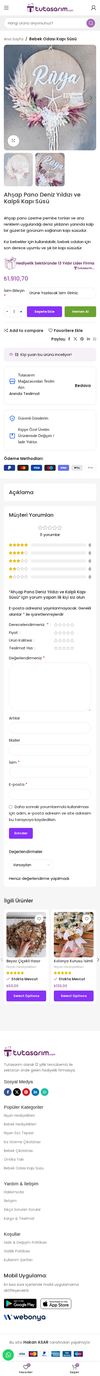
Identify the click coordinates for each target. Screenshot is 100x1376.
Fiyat (14, 633)
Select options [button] (26, 995)
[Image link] (29, 1051)
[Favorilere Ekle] (39, 919)
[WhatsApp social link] (95, 339)
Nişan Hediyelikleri (21, 967)
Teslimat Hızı (21, 648)
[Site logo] (50, 7)
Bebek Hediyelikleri (20, 1124)
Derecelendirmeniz (29, 625)
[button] (9, 98)
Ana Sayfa (13, 39)
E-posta (18, 784)
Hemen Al (80, 311)
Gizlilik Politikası (17, 1251)
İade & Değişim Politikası (25, 1242)
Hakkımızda (14, 1192)
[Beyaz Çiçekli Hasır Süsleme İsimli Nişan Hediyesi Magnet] (26, 934)
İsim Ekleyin (14, 290)
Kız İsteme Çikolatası (22, 1141)
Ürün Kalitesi (21, 640)
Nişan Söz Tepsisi (19, 1132)
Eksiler (14, 740)
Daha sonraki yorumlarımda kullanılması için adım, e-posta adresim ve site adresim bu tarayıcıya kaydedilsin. (50, 813)
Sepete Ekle (44, 311)
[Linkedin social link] (88, 339)
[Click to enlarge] (13, 141)
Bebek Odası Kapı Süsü (53, 39)
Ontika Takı (14, 1159)
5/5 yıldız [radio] (72, 625)
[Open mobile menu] (6, 8)
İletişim (10, 1200)
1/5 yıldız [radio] (56, 625)
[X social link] (75, 339)
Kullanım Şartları (18, 1259)
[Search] (90, 23)
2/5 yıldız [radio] (60, 625)
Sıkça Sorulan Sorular (22, 1209)
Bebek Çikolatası (18, 1150)
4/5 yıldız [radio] (68, 625)
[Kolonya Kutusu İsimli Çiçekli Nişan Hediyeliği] (74, 934)
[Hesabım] (93, 8)
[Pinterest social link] (82, 339)
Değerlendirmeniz (27, 658)
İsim (14, 762)
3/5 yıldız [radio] (64, 625)
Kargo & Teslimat (19, 1218)
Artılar (14, 718)
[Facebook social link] (69, 339)
